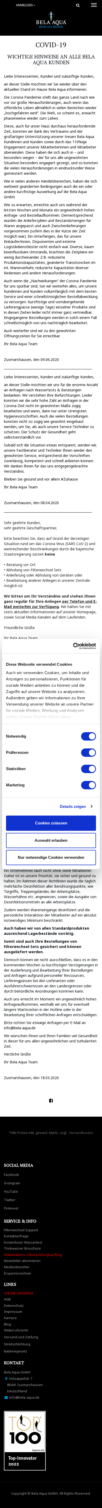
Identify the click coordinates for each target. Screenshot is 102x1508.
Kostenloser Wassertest (23, 1242)
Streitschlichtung (17, 1344)
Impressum (13, 1311)
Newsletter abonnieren (22, 1260)
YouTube (11, 1191)
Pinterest (11, 1208)
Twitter (9, 1199)
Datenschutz (14, 1305)
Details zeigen (73, 806)
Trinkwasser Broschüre (22, 1248)
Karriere (10, 1317)
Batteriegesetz (15, 1351)
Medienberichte (16, 1267)
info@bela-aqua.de (20, 1027)
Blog (7, 1324)
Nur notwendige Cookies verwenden (51, 857)
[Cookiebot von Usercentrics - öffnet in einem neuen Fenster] (73, 646)
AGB (7, 1299)
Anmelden (24, 5)
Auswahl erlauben (51, 840)
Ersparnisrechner (17, 1273)
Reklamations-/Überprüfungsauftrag (33, 1254)
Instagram (12, 1183)
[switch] (88, 752)
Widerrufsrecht (16, 1330)
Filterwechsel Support (21, 1230)
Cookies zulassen (51, 823)
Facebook (11, 1174)
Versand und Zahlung (21, 1337)
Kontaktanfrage (16, 1236)
